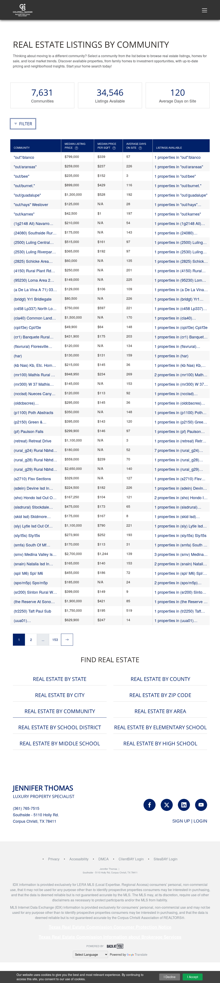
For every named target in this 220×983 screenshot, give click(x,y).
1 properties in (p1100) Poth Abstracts (178, 412)
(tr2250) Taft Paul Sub (32, 611)
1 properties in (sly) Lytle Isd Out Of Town (178, 526)
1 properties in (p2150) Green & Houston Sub (179, 422)
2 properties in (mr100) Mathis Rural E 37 (180, 375)
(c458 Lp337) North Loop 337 (35, 308)
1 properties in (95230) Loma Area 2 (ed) (179, 280)
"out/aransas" (25, 166)
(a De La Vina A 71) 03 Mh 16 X (33, 289)
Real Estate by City (59, 695)
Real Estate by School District (59, 727)
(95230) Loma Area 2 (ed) (32, 280)
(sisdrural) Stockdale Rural (31, 507)
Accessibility (79, 858)
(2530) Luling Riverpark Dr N (34, 252)
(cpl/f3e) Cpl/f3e (27, 327)
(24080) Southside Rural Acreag (35, 233)
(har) (18, 355)
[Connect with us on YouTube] (201, 805)
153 (55, 639)
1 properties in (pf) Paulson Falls (177, 431)
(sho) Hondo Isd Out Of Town (34, 497)
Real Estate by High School (160, 743)
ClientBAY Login (131, 858)
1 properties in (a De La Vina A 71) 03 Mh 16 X (181, 289)
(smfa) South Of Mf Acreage (30, 545)
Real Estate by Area (160, 711)
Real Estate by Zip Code (160, 695)
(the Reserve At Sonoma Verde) (35, 601)
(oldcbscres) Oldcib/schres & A (29, 403)
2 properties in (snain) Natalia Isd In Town (179, 564)
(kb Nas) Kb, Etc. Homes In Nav (35, 365)
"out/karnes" (24, 214)
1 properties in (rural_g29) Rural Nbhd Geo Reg (176, 469)
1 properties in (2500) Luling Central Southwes (178, 242)
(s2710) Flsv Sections (32, 478)
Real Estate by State (59, 678)
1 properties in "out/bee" (175, 176)
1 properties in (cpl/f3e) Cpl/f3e (181, 327)
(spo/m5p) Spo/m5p (31, 582)
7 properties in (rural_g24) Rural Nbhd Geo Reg (176, 450)
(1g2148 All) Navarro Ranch (31, 223)
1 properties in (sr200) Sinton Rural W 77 (179, 592)
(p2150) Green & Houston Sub (28, 422)
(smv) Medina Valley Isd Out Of (34, 554)
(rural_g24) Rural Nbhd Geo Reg (33, 450)
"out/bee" (21, 176)
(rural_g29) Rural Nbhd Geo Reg (33, 469)
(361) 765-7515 (26, 808)
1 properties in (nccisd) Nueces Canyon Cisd (174, 393)
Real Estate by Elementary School (160, 727)
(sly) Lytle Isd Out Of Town (31, 526)
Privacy (54, 858)
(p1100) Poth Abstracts (33, 412)
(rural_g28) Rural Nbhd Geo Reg (33, 460)
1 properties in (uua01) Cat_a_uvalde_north (174, 620)
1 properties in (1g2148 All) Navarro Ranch (177, 223)
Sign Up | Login (189, 821)
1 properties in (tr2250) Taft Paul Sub (177, 611)
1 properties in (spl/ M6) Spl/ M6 (178, 573)
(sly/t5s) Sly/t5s (27, 535)
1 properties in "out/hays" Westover (175, 204)
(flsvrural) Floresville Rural (31, 346)
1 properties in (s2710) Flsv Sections (178, 479)
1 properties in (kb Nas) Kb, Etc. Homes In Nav (178, 365)
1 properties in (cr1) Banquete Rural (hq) (180, 337)
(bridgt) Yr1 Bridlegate (33, 299)
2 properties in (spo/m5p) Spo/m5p (176, 583)
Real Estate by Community (59, 711)
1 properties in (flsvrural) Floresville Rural (175, 346)
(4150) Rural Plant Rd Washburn (32, 271)
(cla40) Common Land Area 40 (33, 318)
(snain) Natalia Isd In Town (31, 564)
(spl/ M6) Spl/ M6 (28, 573)
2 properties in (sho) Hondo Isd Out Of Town (181, 497)
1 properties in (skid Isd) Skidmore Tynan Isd (175, 516)
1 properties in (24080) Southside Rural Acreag (174, 233)
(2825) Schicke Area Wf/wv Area (31, 261)
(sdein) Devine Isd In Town (31, 488)
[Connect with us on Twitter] (167, 805)
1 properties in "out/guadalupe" (180, 195)
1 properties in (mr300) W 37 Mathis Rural (179, 384)
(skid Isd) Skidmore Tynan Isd (30, 516)
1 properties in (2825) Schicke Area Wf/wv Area (180, 261)
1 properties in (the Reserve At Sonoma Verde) (180, 601)
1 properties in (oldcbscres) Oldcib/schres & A (177, 403)
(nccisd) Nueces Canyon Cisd (35, 393)
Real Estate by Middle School (60, 743)
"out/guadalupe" (27, 195)
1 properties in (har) (171, 355)
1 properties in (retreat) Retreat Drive (181, 441)
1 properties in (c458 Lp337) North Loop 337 (178, 308)
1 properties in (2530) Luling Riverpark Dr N (178, 252)
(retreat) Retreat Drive (32, 440)
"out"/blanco (24, 157)
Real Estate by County (160, 678)
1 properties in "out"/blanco (177, 157)
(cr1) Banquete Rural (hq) (32, 337)
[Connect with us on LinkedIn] (184, 805)
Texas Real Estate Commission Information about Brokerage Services (110, 937)
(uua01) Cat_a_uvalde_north (31, 620)
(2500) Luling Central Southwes (32, 242)
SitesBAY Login (165, 858)
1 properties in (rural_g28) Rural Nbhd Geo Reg (176, 460)
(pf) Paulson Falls (28, 431)
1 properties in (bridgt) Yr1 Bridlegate (177, 299)
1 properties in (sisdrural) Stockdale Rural (175, 507)
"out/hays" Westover (31, 204)
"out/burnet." (24, 185)
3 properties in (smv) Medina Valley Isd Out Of (179, 554)
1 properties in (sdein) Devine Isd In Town (179, 488)
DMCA (103, 858)
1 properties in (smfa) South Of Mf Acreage (181, 545)
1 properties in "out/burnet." (177, 185)
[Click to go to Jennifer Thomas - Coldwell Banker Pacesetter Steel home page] (22, 9)
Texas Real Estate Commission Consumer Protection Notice (110, 927)
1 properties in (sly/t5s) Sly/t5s (180, 535)
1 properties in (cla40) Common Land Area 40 (174, 318)
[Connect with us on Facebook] (150, 805)
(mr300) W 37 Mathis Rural (32, 384)
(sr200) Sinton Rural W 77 (33, 592)
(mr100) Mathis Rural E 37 (34, 375)
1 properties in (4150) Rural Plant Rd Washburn (178, 271)
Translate (141, 954)
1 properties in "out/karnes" (177, 214)
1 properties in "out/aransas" (178, 166)
